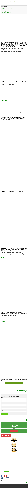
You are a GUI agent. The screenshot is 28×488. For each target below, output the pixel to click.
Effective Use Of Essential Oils (5, 13)
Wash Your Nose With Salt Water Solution (6, 12)
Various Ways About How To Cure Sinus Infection (6, 8)
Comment (2, 397)
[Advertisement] (7, 32)
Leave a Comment (14, 383)
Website (2, 410)
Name (2, 403)
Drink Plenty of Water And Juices (5, 11)
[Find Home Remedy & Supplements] (14, 1)
